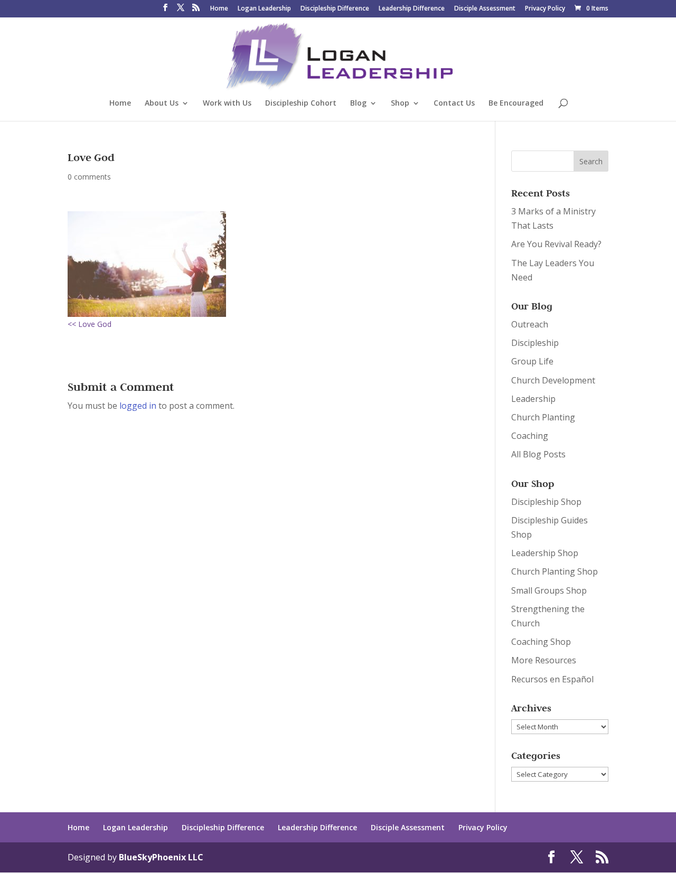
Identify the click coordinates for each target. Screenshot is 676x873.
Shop (400, 103)
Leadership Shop (544, 553)
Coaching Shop (541, 641)
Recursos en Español (552, 679)
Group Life (532, 361)
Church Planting (543, 417)
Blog (358, 103)
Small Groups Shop (549, 590)
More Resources (543, 660)
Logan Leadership (264, 9)
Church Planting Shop (554, 571)
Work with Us (227, 103)
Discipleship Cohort (300, 103)
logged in (137, 405)
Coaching (529, 436)
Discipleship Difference (335, 9)
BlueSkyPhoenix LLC (161, 857)
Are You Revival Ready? (556, 244)
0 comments (89, 177)
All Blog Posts (538, 454)
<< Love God (89, 324)
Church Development (553, 380)
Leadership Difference (412, 9)
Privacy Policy (545, 9)
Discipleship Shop (546, 502)
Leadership (533, 399)
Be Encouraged (516, 103)
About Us (162, 103)
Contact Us (454, 103)
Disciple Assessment (484, 9)
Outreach (529, 324)
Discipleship (535, 343)
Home (219, 9)
